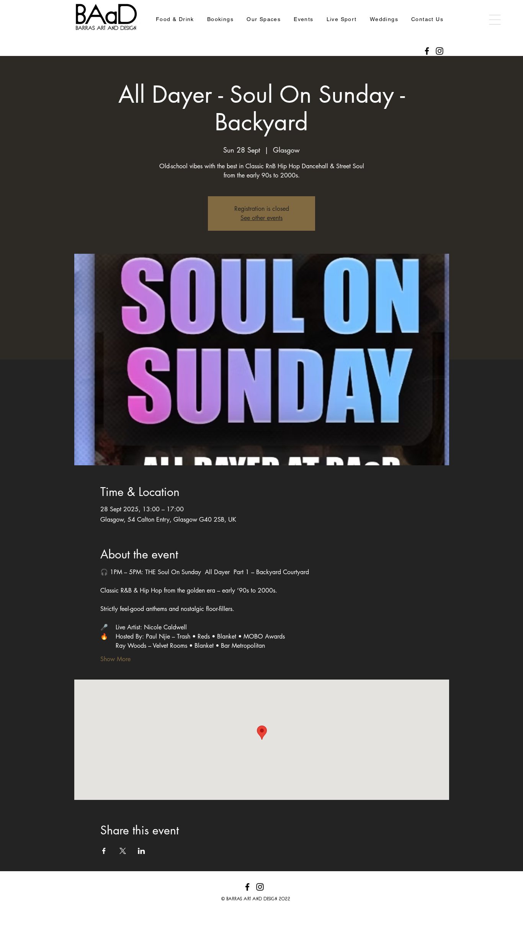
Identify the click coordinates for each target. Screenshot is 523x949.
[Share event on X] (122, 851)
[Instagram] (440, 51)
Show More (115, 659)
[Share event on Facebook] (104, 851)
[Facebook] (427, 51)
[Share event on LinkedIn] (141, 851)
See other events (261, 218)
